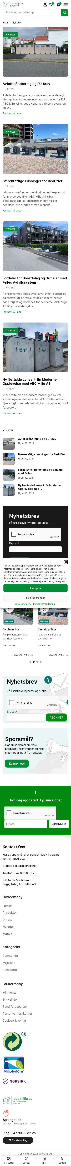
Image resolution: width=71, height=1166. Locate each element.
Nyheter (10, 34)
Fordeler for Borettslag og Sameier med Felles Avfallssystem (35, 280)
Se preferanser (35, 597)
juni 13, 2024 (22, 655)
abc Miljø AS (46, 1153)
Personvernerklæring (44, 604)
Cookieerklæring (23, 604)
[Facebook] (35, 792)
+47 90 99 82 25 (25, 873)
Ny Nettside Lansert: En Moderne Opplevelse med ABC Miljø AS (30, 381)
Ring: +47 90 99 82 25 (19, 1133)
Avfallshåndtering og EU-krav (26, 84)
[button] (66, 562)
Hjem (5, 22)
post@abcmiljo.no (24, 865)
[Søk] (64, 12)
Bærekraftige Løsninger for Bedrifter (33, 181)
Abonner (56, 717)
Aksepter (35, 588)
